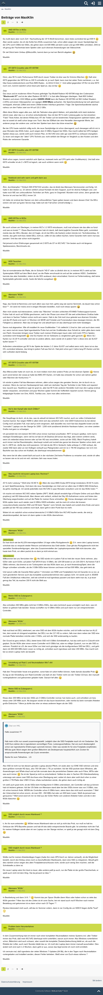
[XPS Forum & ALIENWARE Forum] (3, 3)
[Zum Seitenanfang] (99, 991)
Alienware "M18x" (15, 294)
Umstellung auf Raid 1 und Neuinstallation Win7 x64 (30, 662)
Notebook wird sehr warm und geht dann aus (27, 178)
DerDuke (9, 540)
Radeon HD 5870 (40, 96)
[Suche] (86, 3)
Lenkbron (9, 556)
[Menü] (99, 3)
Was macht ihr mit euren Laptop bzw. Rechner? (28, 474)
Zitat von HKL (14, 726)
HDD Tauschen (14, 261)
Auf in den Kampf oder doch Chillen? (24, 409)
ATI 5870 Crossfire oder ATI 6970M (23, 68)
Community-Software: (51, 991)
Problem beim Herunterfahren (21, 926)
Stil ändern (97, 980)
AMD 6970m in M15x (17, 30)
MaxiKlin (11, 32)
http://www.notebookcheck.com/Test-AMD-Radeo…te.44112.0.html (31, 83)
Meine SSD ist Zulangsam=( (20, 596)
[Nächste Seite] (22, 22)
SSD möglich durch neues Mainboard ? (25, 814)
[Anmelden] (92, 3)
